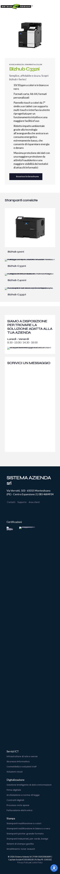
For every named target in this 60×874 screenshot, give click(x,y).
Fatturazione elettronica (19, 810)
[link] (10, 636)
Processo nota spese (18, 805)
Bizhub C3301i (17, 265)
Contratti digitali (15, 800)
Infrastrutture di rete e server (22, 756)
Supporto (22, 502)
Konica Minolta (16, 64)
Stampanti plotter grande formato (25, 833)
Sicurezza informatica (18, 761)
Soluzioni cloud (14, 771)
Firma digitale (14, 789)
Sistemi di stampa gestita (20, 843)
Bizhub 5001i (16, 251)
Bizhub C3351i (17, 294)
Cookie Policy (37, 862)
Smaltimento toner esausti (21, 848)
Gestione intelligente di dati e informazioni (29, 784)
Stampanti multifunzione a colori (24, 823)
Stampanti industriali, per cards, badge (27, 838)
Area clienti (34, 502)
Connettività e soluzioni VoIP (22, 766)
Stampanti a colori (33, 64)
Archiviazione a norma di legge (23, 795)
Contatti (11, 502)
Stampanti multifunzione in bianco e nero (28, 828)
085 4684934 (45, 494)
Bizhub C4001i (17, 280)
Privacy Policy (23, 862)
